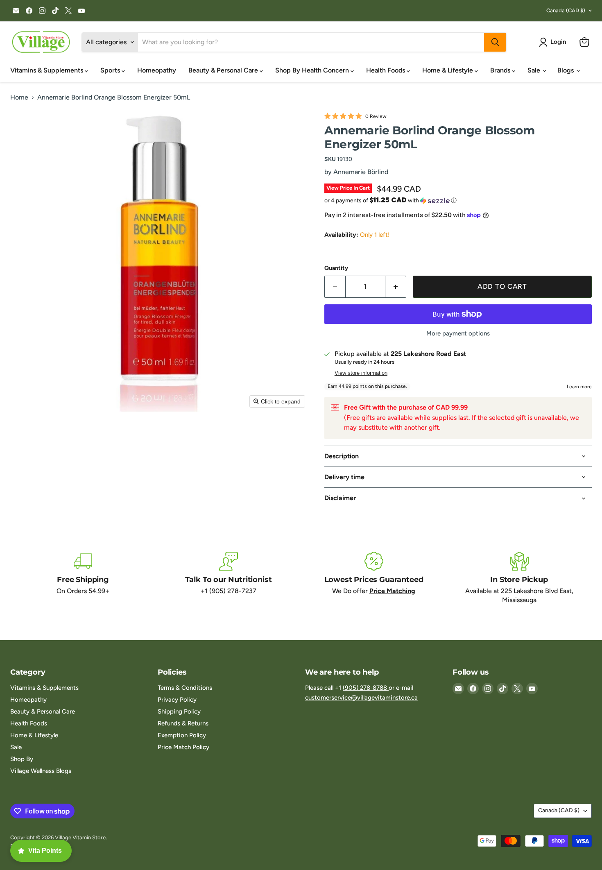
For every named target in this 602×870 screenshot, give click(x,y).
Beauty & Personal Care (224, 70)
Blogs (566, 70)
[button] (554, 42)
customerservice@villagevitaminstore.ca (361, 697)
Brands (501, 70)
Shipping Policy (179, 711)
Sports (111, 70)
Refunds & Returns (183, 723)
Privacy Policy (177, 699)
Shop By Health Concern (313, 70)
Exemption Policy (182, 735)
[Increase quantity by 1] (395, 287)
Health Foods (386, 70)
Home (19, 97)
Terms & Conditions (185, 687)
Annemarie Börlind (360, 172)
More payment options (458, 333)
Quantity (336, 268)
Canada (565, 10)
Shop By (21, 759)
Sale (534, 70)
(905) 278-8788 (366, 687)
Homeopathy (156, 70)
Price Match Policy (183, 747)
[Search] (495, 42)
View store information (361, 373)
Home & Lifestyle (448, 70)
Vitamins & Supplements (47, 70)
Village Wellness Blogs (40, 771)
